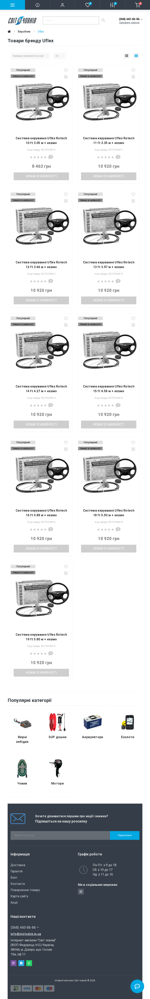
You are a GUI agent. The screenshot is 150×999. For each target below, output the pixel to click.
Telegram (21, 963)
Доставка (18, 865)
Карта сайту (19, 896)
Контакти (18, 884)
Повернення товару (25, 890)
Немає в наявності (41, 176)
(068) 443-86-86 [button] (23, 927)
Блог (14, 877)
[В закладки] (66, 70)
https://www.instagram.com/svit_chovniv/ (81, 892)
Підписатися (125, 835)
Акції (14, 902)
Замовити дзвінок (129, 22)
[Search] (103, 20)
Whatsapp (29, 963)
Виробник (24, 31)
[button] (62, 5)
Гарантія (16, 871)
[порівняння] (66, 77)
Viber (13, 963)
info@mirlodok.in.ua (26, 934)
